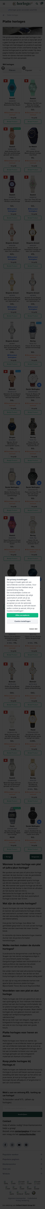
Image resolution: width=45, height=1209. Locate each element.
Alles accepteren (22, 615)
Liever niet (33, 629)
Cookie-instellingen (23, 621)
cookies (28, 585)
